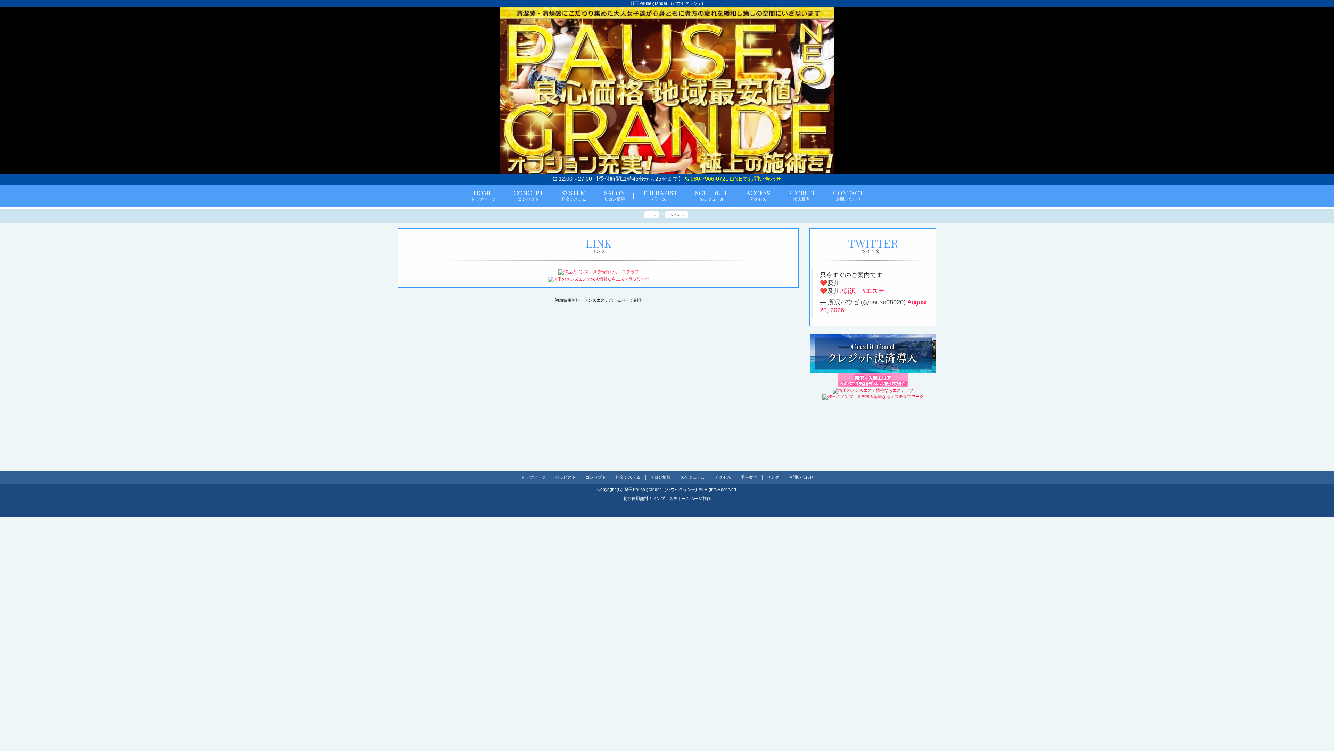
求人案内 (749, 477)
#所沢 (848, 291)
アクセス (723, 477)
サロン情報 (660, 477)
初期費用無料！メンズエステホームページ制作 (598, 300)
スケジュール (692, 477)
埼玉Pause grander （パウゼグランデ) (661, 489)
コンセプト (595, 477)
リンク (773, 477)
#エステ (873, 291)
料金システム (628, 477)
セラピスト (565, 477)
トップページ (533, 477)
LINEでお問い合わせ (755, 179)
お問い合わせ (801, 477)
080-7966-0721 (708, 179)
